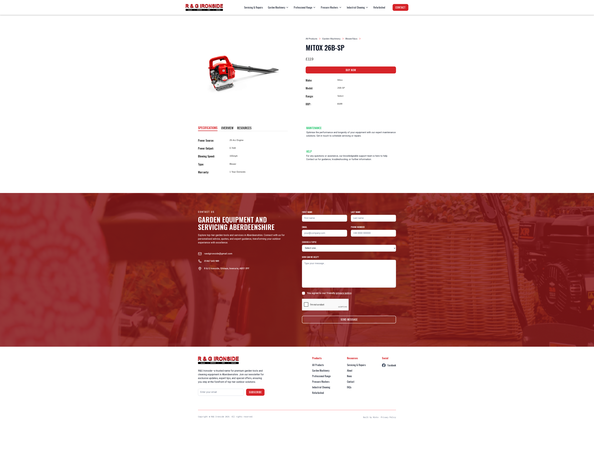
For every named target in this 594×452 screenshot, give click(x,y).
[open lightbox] (243, 72)
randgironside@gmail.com (218, 253)
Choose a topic (309, 242)
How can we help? (310, 257)
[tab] (207, 128)
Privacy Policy (388, 417)
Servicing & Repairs (253, 7)
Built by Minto (370, 417)
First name (307, 212)
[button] (278, 7)
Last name (355, 212)
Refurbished (379, 7)
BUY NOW (351, 70)
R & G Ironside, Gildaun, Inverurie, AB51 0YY (226, 268)
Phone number (358, 227)
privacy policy (343, 293)
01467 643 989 (211, 261)
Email (304, 227)
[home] (204, 7)
